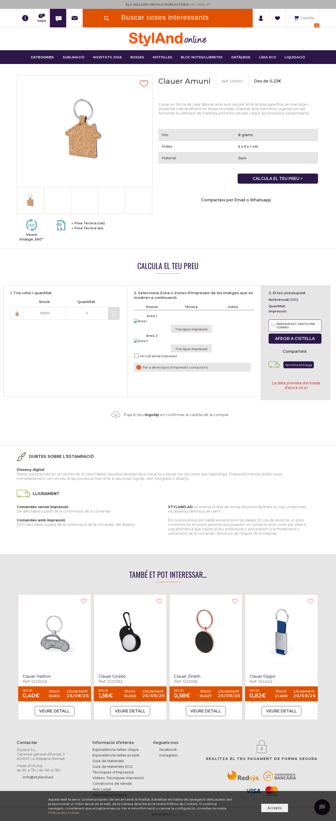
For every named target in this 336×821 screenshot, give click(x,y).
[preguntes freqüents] (41, 18)
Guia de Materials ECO (112, 766)
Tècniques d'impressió (113, 772)
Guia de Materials (108, 761)
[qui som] (25, 18)
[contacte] (74, 18)
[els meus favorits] (277, 18)
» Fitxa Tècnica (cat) (88, 223)
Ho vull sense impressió (158, 356)
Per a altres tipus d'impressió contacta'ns (175, 367)
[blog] (58, 18)
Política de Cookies (63, 813)
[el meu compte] (261, 18)
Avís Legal (101, 789)
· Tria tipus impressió (190, 329)
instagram (168, 755)
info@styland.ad (38, 777)
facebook (168, 749)
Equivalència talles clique (115, 749)
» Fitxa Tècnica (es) (87, 228)
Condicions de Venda (112, 783)
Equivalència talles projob (116, 755)
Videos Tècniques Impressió (118, 778)
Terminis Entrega (298, 365)
